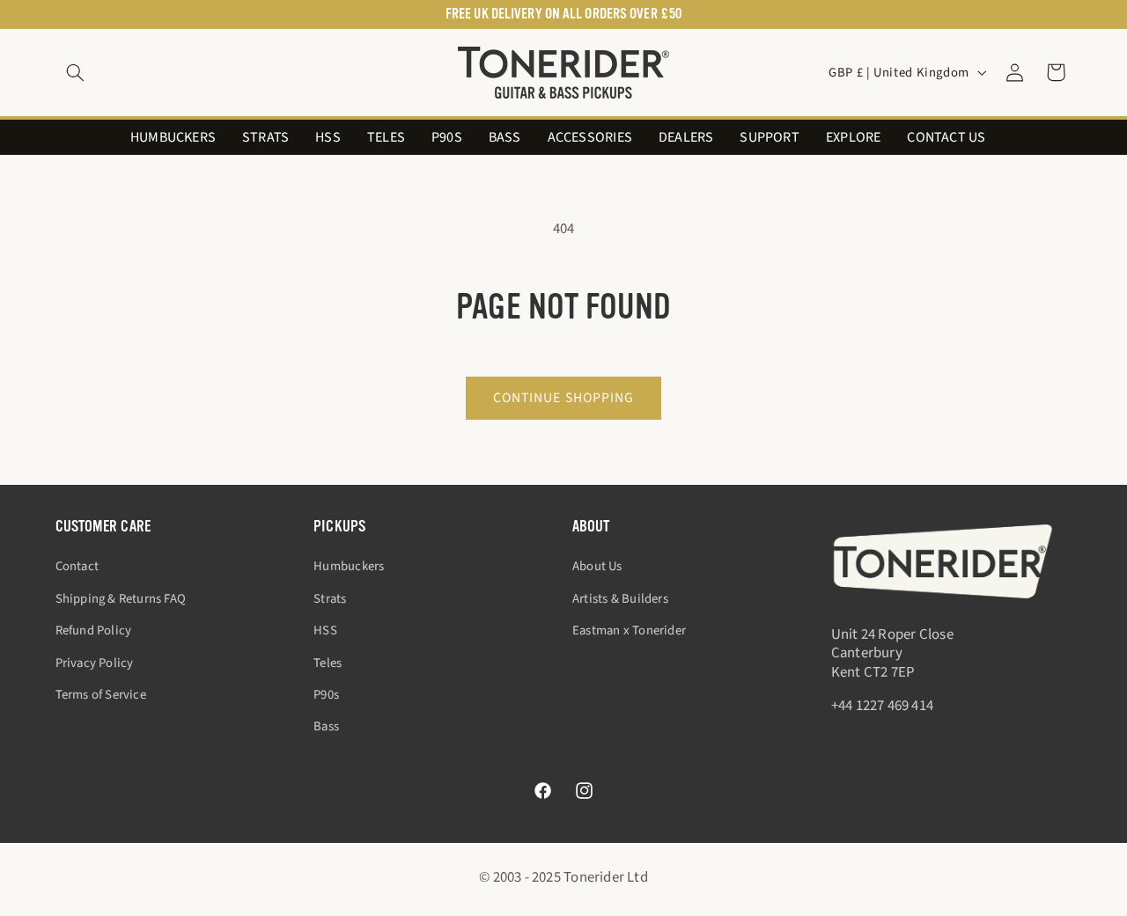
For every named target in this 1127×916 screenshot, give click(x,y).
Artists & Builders (620, 598)
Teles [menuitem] (386, 137)
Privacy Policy (94, 662)
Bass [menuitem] (505, 137)
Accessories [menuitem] (590, 137)
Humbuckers (348, 566)
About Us (597, 566)
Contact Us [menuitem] (946, 137)
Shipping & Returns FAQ (121, 598)
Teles (327, 662)
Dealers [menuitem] (686, 137)
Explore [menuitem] (853, 137)
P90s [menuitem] (446, 137)
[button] (75, 72)
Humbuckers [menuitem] (173, 137)
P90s (326, 694)
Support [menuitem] (769, 137)
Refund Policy (93, 630)
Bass (326, 726)
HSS (325, 630)
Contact (77, 566)
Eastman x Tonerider (629, 630)
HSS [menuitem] (328, 137)
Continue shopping (563, 397)
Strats (329, 598)
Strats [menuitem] (265, 137)
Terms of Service (100, 694)
